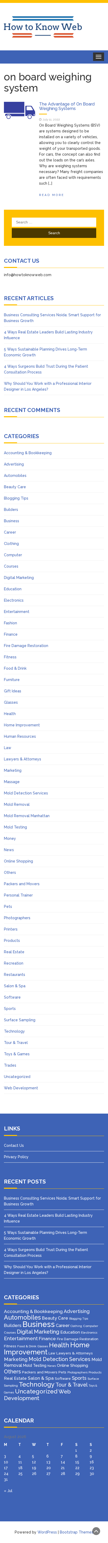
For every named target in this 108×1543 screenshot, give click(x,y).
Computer (13, 555)
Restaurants (14, 974)
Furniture (12, 680)
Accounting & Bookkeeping (28, 453)
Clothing (11, 544)
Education (12, 589)
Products (12, 940)
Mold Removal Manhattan (27, 816)
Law (7, 748)
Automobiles (15, 475)
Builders (11, 509)
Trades (10, 1065)
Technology (14, 1031)
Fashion (10, 623)
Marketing (12, 770)
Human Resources (20, 736)
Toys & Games (17, 1054)
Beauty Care (15, 487)
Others (10, 872)
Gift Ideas (12, 691)
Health (10, 714)
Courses (11, 566)
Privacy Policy (16, 1157)
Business (11, 521)
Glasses (11, 702)
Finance (11, 634)
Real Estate (14, 952)
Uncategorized (17, 1077)
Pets (8, 906)
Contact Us (14, 1145)
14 (63, 1462)
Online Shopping (18, 861)
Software (12, 997)
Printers (11, 929)
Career (10, 532)
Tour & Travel (16, 1043)
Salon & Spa (14, 986)
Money (10, 838)
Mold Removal (17, 804)
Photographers (17, 918)
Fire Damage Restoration (26, 646)
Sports (10, 1009)
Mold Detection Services (26, 793)
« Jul (8, 1491)
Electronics (14, 600)
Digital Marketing (19, 578)
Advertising (14, 464)
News (9, 850)
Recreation (13, 963)
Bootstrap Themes (76, 1532)
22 (77, 1468)
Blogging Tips (16, 498)
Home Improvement (22, 725)
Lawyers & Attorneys (22, 759)
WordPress (47, 1532)
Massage (12, 782)
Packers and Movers (22, 884)
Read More (51, 195)
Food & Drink (15, 668)
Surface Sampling (19, 1020)
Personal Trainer (18, 895)
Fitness (10, 657)
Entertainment (16, 612)
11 (20, 1462)
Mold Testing (15, 827)
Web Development (21, 1088)
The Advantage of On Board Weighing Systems (67, 106)
